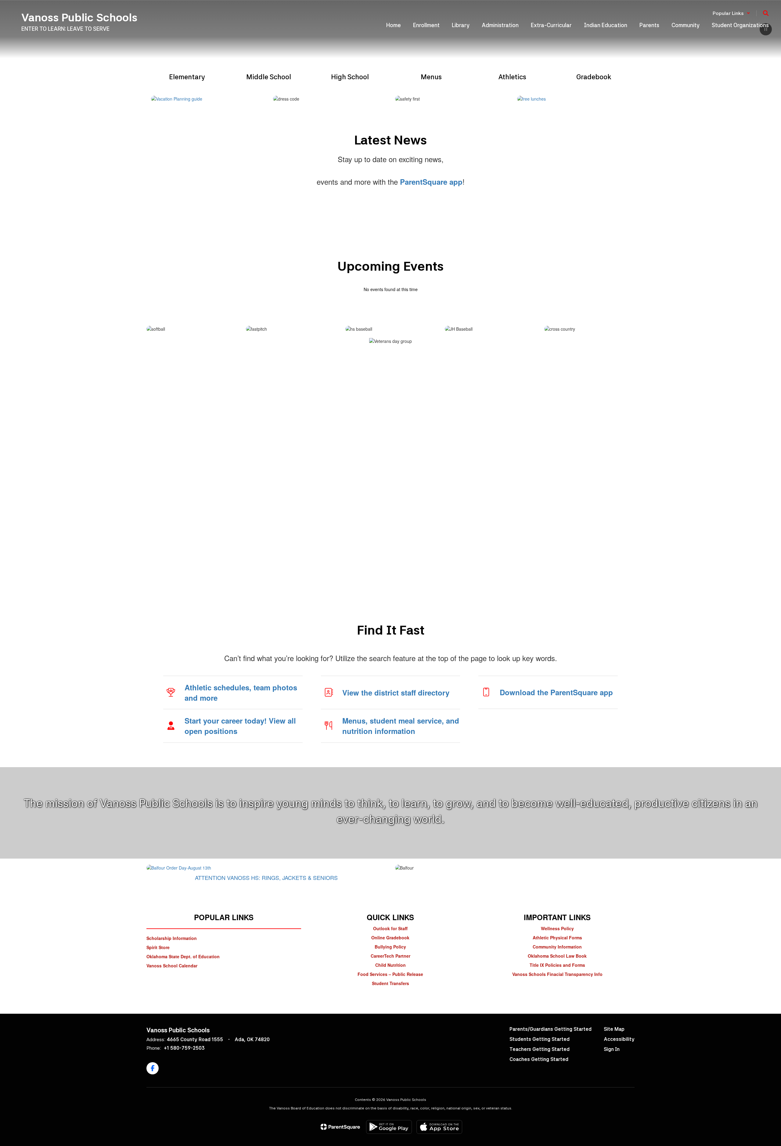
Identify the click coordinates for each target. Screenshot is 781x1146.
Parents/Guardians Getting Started (550, 1029)
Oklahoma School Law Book (557, 956)
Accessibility (619, 1039)
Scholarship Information (171, 938)
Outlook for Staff (390, 928)
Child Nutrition (390, 965)
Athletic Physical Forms (557, 937)
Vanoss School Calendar (171, 966)
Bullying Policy (390, 947)
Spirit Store (158, 947)
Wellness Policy (557, 928)
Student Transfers (390, 983)
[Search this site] (766, 13)
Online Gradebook (390, 937)
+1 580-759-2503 (184, 1048)
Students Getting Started (539, 1039)
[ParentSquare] (340, 1126)
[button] (731, 13)
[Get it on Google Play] (389, 1127)
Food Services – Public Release (390, 974)
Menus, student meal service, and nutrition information (400, 725)
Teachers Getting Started (539, 1049)
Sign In (612, 1049)
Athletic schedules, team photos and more (241, 692)
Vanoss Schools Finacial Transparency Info (557, 974)
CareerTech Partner (390, 956)
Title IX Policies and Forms (557, 965)
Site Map (614, 1029)
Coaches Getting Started (538, 1059)
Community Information (557, 947)
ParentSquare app (431, 181)
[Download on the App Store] (439, 1127)
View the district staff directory (395, 692)
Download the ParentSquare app (556, 692)
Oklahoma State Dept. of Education (183, 956)
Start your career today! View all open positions (240, 725)
